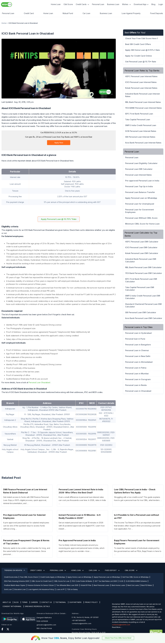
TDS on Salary (72, 589)
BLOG (16, 602)
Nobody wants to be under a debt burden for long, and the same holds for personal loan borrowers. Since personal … (26, 551)
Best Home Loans (118, 585)
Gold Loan (8, 589)
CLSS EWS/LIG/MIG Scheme (136, 581)
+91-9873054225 (79, 620)
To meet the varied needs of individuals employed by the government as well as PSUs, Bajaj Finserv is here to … (137, 551)
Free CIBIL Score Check (29, 577)
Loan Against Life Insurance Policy (41, 589)
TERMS (24, 602)
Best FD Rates (146, 585)
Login (160, 4)
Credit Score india (11, 577)
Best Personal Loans (101, 585)
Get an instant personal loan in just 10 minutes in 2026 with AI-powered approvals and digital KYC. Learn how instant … (82, 526)
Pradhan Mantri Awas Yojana (14, 585)
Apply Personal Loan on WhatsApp (107, 577)
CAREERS (34, 602)
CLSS (121, 581)
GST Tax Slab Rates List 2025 (106, 581)
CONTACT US (46, 602)
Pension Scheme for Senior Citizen (40, 585)
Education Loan (20, 589)
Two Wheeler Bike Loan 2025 (67, 585)
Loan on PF (60, 589)
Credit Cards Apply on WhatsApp (52, 577)
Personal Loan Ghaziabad (39, 382)
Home (4, 23)
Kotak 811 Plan (86, 585)
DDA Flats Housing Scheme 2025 (16, 581)
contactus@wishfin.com (81, 623)
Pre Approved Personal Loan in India (77, 540)
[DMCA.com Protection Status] (137, 632)
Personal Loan (98, 4)
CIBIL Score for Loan (61, 581)
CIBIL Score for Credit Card (41, 581)
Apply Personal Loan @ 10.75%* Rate (59, 219)
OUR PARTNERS (75, 602)
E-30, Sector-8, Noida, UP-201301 (85, 617)
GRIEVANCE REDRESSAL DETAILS (37, 606)
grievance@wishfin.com (46, 625)
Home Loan (56, 4)
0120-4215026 (42, 621)
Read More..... (117, 627)
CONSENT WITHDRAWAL (12, 606)
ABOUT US (7, 602)
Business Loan (113, 4)
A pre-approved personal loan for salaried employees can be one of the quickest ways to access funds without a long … (26, 526)
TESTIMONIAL (60, 602)
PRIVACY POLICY (91, 602)
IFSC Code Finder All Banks (82, 581)
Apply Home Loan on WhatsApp (79, 577)
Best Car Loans (133, 585)
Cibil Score (68, 4)
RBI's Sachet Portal (44, 628)
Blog (153, 4)
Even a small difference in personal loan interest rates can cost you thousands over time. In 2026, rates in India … (82, 500)
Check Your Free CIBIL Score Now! (118, 638)
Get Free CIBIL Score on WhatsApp (135, 577)
